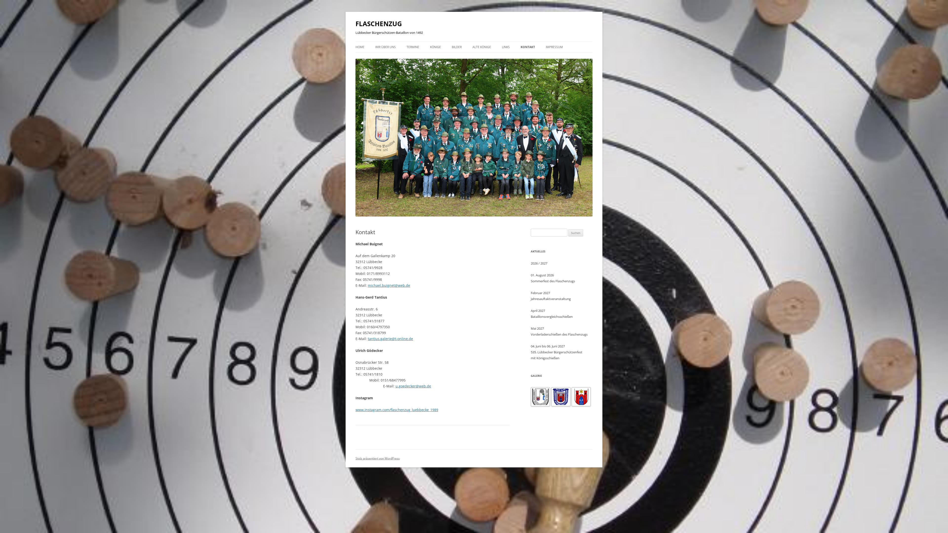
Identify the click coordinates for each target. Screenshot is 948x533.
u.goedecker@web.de (413, 386)
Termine (413, 47)
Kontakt (528, 47)
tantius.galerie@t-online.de (390, 338)
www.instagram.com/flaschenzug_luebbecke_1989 (397, 409)
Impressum (554, 47)
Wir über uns (385, 47)
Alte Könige (482, 47)
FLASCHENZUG (379, 23)
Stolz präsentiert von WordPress (378, 458)
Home (360, 47)
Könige (435, 47)
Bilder (457, 47)
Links (506, 47)
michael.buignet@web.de (389, 285)
